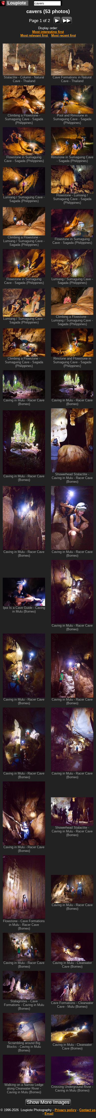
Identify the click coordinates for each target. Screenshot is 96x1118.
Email (49, 1114)
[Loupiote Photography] (2, 3)
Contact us (87, 1110)
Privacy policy (65, 1110)
